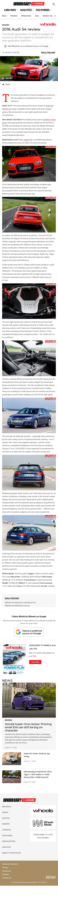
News (4, 16)
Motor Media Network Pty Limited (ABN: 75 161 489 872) (30, 882)
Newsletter (8, 841)
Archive (6, 847)
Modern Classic (49, 16)
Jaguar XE (27, 140)
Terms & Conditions (10, 864)
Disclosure (6, 871)
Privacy (5, 868)
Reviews (13, 16)
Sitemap (5, 874)
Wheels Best (26, 16)
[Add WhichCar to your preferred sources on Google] (29, 632)
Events (6, 824)
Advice (6, 818)
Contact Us (6, 878)
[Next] (55, 16)
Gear (37, 16)
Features (7, 835)
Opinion (6, 830)
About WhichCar (11, 853)
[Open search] (53, 4)
